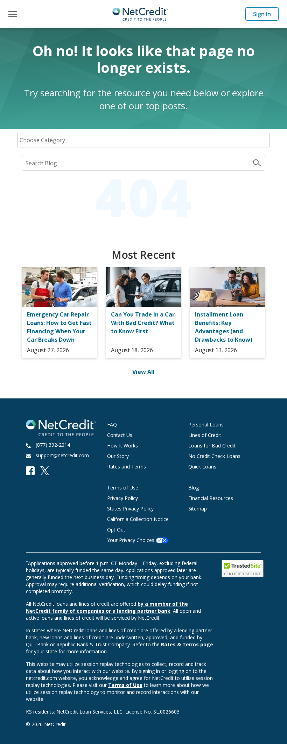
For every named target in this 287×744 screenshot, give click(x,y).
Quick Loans (202, 466)
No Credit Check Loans (214, 456)
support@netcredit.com (62, 455)
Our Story (118, 456)
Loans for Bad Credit (212, 445)
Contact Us (119, 435)
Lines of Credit (204, 435)
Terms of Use (122, 487)
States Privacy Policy (130, 508)
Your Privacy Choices (131, 540)
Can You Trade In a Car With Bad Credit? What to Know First (143, 323)
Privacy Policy (122, 498)
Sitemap (197, 508)
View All (143, 372)
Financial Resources (210, 498)
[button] (12, 14)
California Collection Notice (138, 519)
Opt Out (116, 529)
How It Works (122, 445)
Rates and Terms (126, 466)
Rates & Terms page (187, 644)
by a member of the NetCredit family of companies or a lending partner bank (107, 607)
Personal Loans (206, 424)
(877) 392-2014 (53, 444)
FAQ (112, 424)
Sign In (262, 14)
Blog (193, 487)
